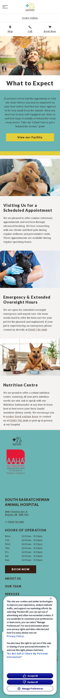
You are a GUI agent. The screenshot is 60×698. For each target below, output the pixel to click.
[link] (30, 6)
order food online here (22, 416)
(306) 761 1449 (37, 329)
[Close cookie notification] (50, 598)
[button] (5, 6)
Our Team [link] (13, 586)
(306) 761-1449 (19, 420)
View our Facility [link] (30, 137)
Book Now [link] (21, 569)
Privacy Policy (15, 636)
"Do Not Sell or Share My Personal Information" (27, 655)
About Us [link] (13, 578)
